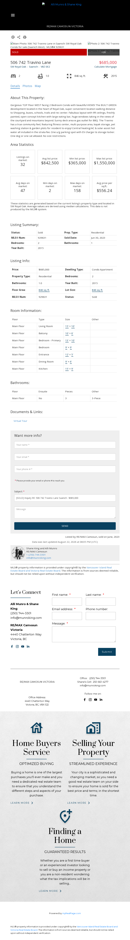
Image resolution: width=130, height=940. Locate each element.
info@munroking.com (38, 557)
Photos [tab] (27, 86)
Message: (59, 623)
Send (65, 525)
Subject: (18, 491)
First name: (60, 594)
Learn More (20, 802)
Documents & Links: (26, 411)
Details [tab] (15, 86)
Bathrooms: (19, 382)
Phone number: (97, 609)
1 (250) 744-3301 (36, 554)
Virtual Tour (20, 420)
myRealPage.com (71, 913)
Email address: (63, 609)
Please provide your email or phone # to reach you (40, 480)
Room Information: (26, 310)
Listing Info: (20, 260)
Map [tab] (38, 86)
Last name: (94, 594)
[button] (11, 646)
